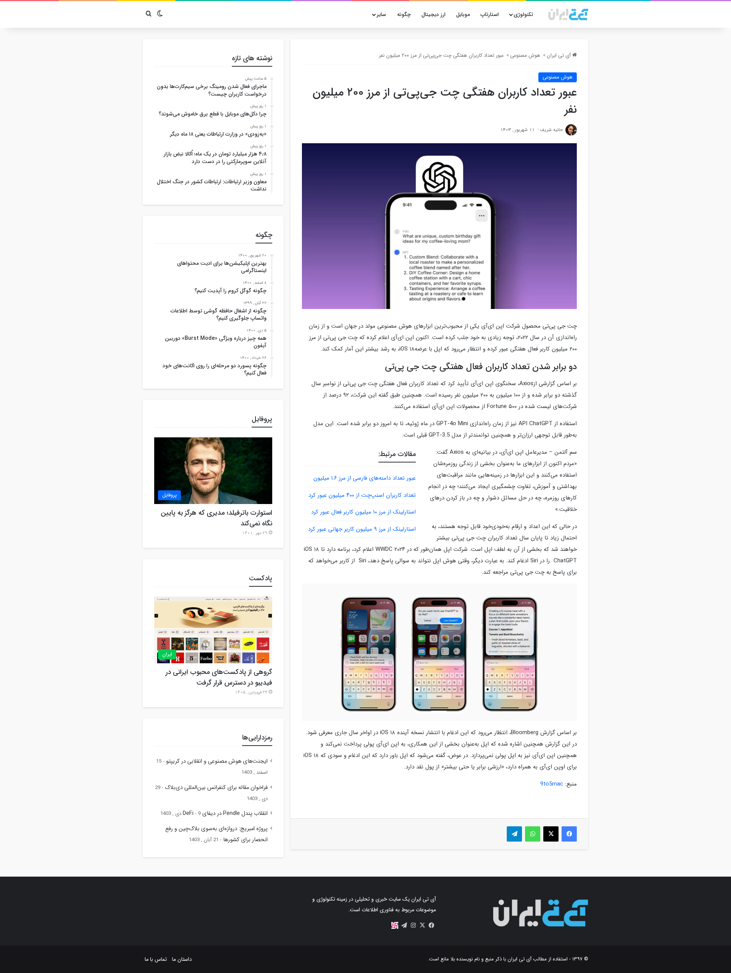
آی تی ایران (559, 55)
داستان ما (182, 959)
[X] (422, 925)
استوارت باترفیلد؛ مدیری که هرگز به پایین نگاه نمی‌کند (216, 518)
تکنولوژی (523, 14)
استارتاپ (489, 14)
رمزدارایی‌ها (257, 737)
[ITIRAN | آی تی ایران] (568, 14)
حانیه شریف (551, 129)
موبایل (463, 14)
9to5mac (551, 784)
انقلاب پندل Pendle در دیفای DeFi (225, 813)
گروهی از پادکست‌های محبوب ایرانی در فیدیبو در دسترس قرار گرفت (219, 677)
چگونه (404, 14)
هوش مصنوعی (525, 55)
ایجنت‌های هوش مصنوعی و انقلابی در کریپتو (217, 761)
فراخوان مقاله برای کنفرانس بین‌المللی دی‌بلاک (216, 787)
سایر (381, 14)
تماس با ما (156, 959)
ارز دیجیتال (433, 14)
